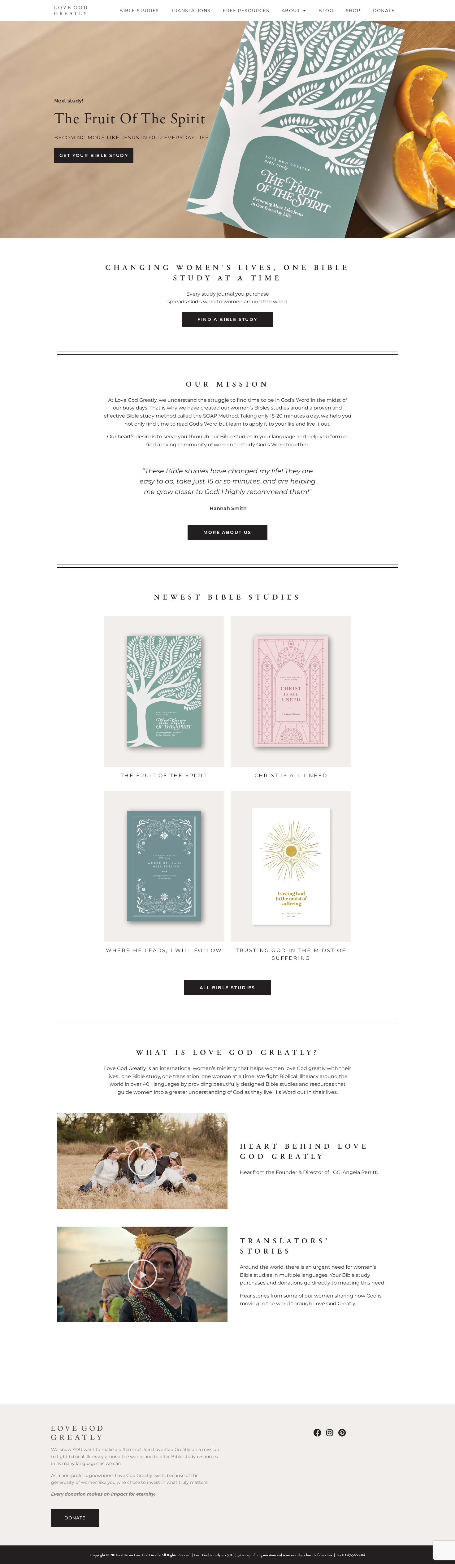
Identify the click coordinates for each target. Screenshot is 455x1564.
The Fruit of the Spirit (164, 775)
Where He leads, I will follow (164, 950)
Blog (325, 10)
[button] (142, 1161)
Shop (353, 10)
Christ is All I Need (291, 775)
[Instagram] (330, 1432)
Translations (191, 10)
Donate (384, 10)
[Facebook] (317, 1432)
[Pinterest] (342, 1432)
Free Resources (246, 10)
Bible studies (139, 10)
